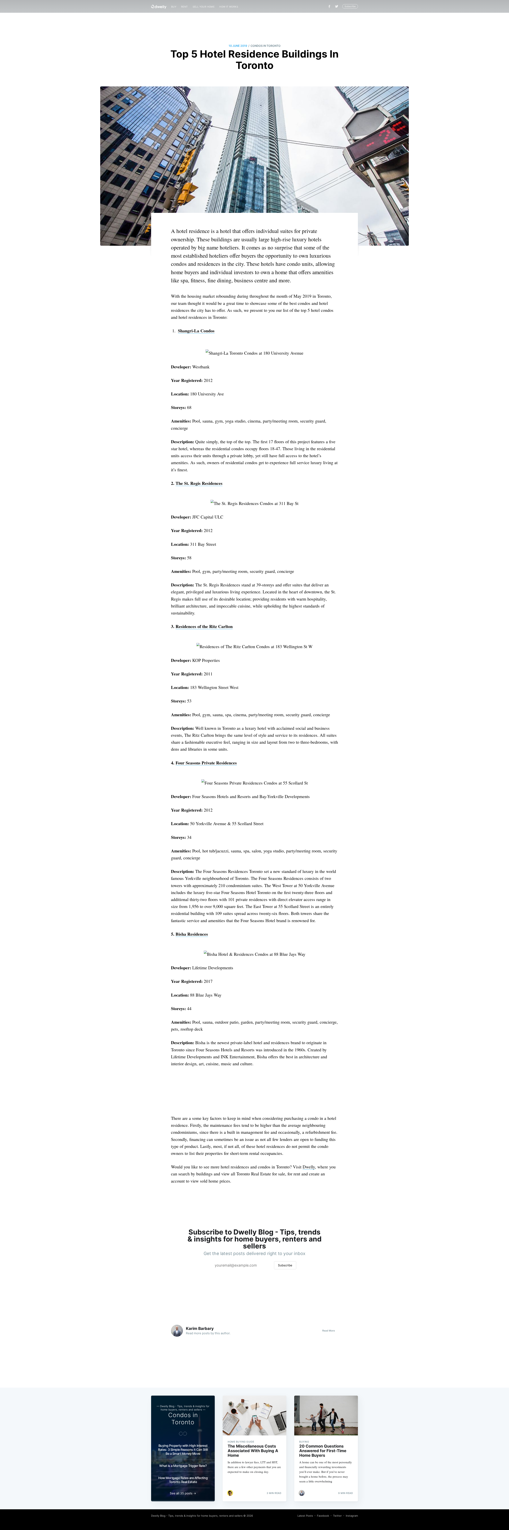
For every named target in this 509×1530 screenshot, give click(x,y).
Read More (328, 1330)
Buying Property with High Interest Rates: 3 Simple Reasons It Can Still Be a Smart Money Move (183, 1450)
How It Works (228, 6)
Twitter (337, 1515)
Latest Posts (305, 1515)
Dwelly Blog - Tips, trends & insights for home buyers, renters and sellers (197, 1515)
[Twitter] (337, 6)
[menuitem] (174, 7)
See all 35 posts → (183, 1493)
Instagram (352, 1515)
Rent (184, 6)
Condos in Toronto (266, 45)
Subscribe (350, 6)
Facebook (323, 1515)
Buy (173, 6)
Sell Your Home (204, 6)
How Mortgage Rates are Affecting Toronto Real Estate (183, 1480)
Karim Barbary (200, 1328)
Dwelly (309, 1167)
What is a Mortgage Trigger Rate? (183, 1466)
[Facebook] (329, 6)
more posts (202, 1333)
